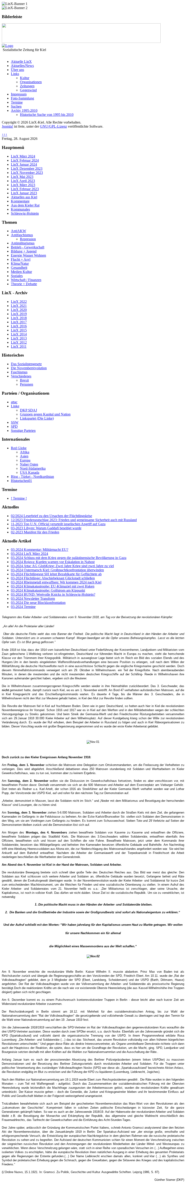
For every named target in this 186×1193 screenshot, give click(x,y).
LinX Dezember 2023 (26, 168)
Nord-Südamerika (33, 468)
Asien (24, 456)
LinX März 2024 (23, 156)
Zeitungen (27, 86)
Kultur (24, 78)
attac (14, 402)
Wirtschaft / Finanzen (26, 280)
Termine (17, 102)
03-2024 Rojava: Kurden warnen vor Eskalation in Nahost (53, 562)
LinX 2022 (19, 302)
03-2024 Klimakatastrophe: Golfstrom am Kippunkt (48, 590)
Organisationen (31, 82)
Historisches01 (21, 481)
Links (15, 74)
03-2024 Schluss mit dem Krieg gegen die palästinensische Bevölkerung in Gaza (68, 558)
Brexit (24, 380)
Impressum (19, 94)
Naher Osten (29, 464)
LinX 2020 (19, 310)
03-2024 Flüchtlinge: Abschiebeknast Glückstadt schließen (53, 578)
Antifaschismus (22, 235)
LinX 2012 (19, 342)
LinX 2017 (19, 322)
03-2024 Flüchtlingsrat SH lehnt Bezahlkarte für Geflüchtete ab (56, 574)
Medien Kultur (21, 272)
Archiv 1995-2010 (24, 110)
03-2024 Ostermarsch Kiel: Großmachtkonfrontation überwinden (57, 570)
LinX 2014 (19, 334)
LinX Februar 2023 (25, 189)
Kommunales (20, 209)
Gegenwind (28, 90)
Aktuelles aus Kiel (24, 197)
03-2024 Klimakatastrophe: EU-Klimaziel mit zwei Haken (52, 586)
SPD (14, 426)
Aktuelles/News (22, 66)
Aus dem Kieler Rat (25, 205)
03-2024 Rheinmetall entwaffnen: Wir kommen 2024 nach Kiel (56, 582)
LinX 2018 (19, 318)
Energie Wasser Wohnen (28, 255)
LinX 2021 (19, 306)
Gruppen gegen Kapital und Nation (45, 414)
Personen (26, 384)
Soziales (17, 276)
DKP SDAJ (28, 410)
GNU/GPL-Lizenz (53, 126)
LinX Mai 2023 (22, 177)
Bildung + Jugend (24, 251)
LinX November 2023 (27, 173)
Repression (28, 239)
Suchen (16, 106)
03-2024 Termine (23, 607)
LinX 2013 (19, 338)
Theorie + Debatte (24, 284)
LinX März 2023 (23, 185)
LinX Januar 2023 (24, 193)
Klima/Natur (20, 263)
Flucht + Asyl (20, 259)
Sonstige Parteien (23, 430)
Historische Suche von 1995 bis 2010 (46, 115)
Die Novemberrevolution (29, 368)
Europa (25, 460)
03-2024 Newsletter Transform (33, 598)
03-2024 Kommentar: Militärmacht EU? (39, 550)
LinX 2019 (19, 314)
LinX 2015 (19, 330)
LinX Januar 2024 (24, 164)
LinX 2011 (19, 346)
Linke (15, 406)
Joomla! (7, 126)
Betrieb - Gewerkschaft (27, 247)
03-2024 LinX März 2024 (29, 554)
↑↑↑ (4, 134)
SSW (14, 422)
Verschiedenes (21, 376)
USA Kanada (29, 472)
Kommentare (20, 201)
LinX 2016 (19, 326)
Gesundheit (19, 268)
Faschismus (19, 372)
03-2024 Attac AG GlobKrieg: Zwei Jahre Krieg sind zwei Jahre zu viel (62, 566)
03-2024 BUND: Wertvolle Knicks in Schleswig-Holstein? (53, 594)
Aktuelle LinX (21, 61)
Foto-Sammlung (22, 98)
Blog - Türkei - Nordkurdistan (32, 477)
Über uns (17, 70)
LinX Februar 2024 (25, 160)
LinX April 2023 (23, 181)
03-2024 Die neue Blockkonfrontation (38, 603)
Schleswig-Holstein (25, 213)
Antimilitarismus (22, 243)
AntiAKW (18, 231)
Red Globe (19, 448)
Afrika (24, 452)
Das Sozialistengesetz (26, 364)
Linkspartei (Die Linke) (37, 418)
